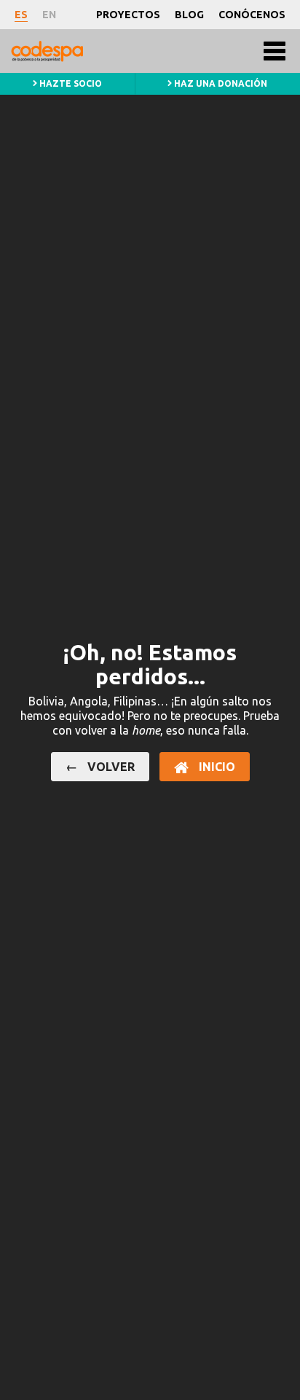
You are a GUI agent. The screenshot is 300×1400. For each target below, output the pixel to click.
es (21, 14)
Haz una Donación (219, 83)
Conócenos (251, 14)
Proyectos (128, 14)
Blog (189, 14)
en (49, 14)
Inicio (215, 766)
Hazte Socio (69, 83)
